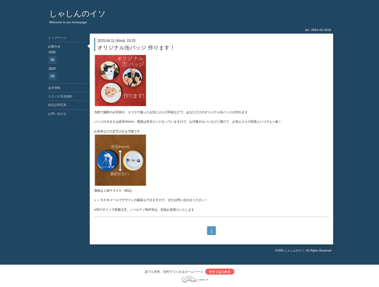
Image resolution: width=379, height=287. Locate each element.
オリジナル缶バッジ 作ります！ (136, 47)
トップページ (57, 37)
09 (52, 76)
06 (52, 60)
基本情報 (54, 88)
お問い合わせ (57, 113)
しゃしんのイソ (77, 13)
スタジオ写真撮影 (60, 96)
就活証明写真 (57, 105)
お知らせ (54, 46)
